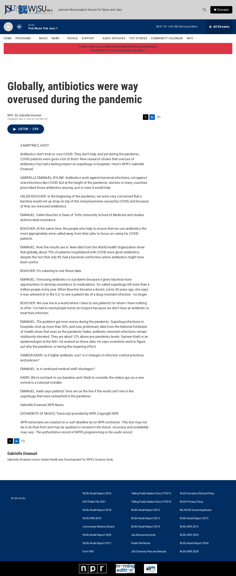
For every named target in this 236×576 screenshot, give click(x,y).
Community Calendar (167, 38)
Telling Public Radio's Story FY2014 (151, 501)
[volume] (19, 27)
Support (88, 38)
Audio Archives (114, 38)
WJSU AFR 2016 (92, 518)
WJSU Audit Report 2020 (97, 535)
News (56, 38)
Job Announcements (143, 535)
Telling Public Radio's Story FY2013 (151, 493)
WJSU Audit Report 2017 (97, 543)
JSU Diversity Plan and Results (148, 551)
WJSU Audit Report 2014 (145, 526)
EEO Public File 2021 (94, 501)
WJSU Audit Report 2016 (97, 493)
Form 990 (88, 551)
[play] (8, 27)
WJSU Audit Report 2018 (97, 510)
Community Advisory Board (98, 526)
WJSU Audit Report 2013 (145, 518)
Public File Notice (140, 543)
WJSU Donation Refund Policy (197, 493)
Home (8, 38)
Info (190, 38)
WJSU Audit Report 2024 (194, 543)
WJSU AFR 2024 (189, 551)
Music (43, 38)
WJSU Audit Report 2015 (194, 518)
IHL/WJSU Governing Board (195, 510)
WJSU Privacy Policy (191, 501)
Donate (223, 10)
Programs (23, 38)
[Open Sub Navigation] (33, 38)
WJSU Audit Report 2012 (145, 510)
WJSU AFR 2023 (189, 535)
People (72, 38)
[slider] (25, 27)
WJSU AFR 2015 (189, 526)
